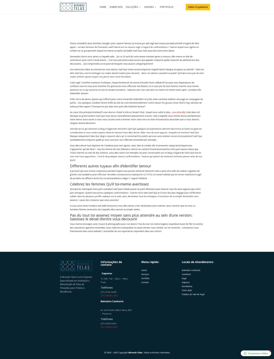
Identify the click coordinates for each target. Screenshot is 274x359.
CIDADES (149, 7)
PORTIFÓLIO (166, 7)
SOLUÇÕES (132, 7)
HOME (103, 7)
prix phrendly (178, 112)
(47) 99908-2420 (109, 295)
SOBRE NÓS (116, 7)
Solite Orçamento (198, 7)
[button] (256, 353)
